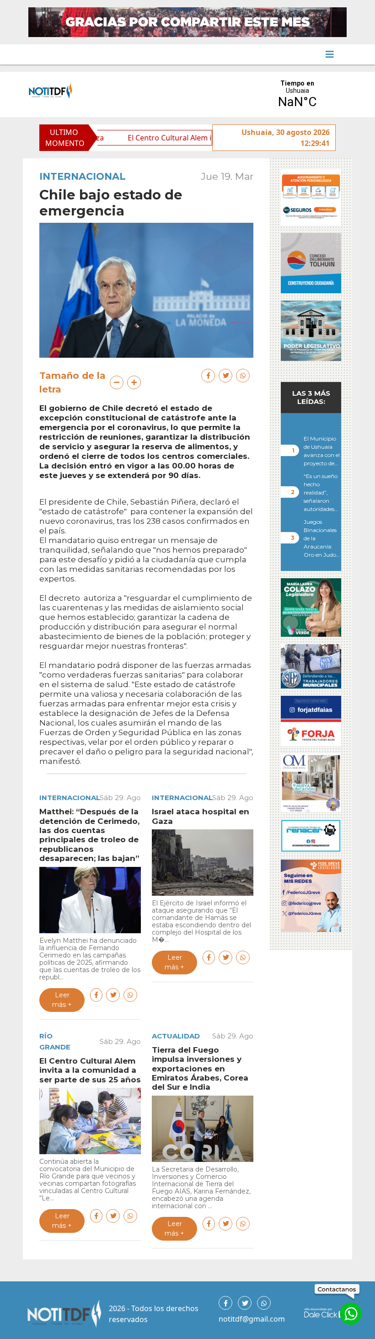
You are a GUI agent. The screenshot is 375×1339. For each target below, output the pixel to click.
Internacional (82, 176)
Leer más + (62, 1000)
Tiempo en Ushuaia (297, 94)
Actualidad (176, 1036)
